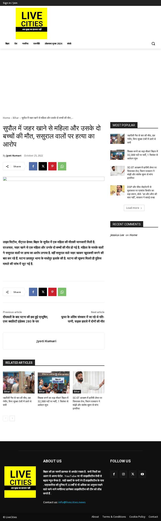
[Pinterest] (52, 166)
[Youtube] (142, 474)
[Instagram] (123, 474)
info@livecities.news (72, 502)
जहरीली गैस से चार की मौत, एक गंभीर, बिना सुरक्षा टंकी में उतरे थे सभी (17, 401)
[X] (43, 166)
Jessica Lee (117, 235)
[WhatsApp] (62, 166)
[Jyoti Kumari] (20, 341)
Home (6, 118)
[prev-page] (5, 418)
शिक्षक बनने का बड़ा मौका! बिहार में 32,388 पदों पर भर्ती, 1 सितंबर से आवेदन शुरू (53, 401)
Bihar (16, 118)
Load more (132, 208)
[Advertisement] (80, 80)
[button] (153, 44)
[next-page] (12, 418)
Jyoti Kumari (13, 155)
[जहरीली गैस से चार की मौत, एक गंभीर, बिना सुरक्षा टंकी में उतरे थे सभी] (19, 382)
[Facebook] (33, 166)
